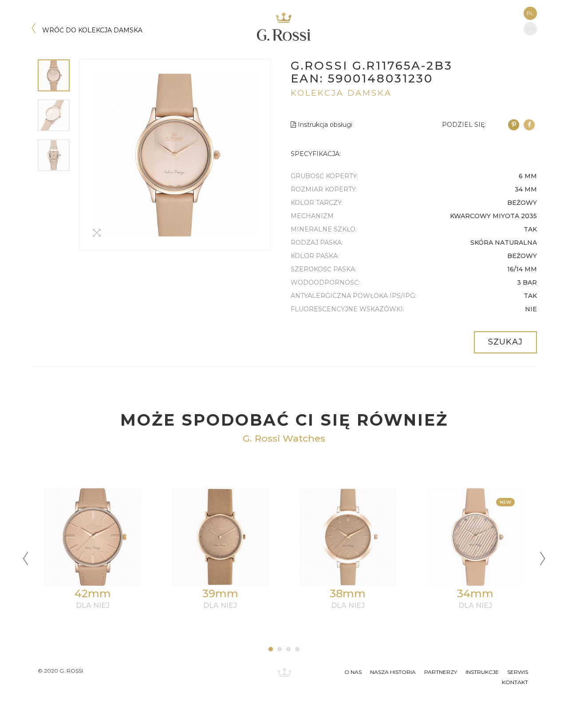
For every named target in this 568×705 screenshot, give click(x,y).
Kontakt (515, 682)
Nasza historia (393, 672)
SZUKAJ (505, 342)
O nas (353, 672)
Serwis (517, 672)
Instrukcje (482, 672)
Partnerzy (440, 672)
